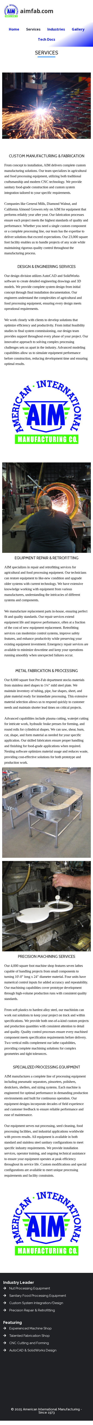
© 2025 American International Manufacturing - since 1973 (46, 1410)
